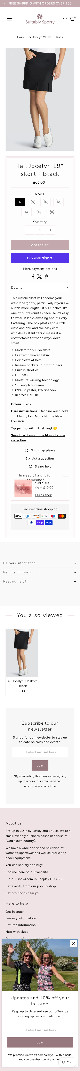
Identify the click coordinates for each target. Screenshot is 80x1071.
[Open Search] (65, 19)
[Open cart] (72, 19)
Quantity (40, 222)
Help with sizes (17, 932)
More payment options (40, 269)
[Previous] (12, 54)
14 (28, 212)
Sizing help (43, 466)
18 (53, 212)
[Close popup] (73, 943)
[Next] (22, 54)
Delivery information (21, 918)
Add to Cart (40, 245)
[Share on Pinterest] (46, 277)
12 (60, 202)
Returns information (21, 925)
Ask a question (43, 458)
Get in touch (15, 912)
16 (41, 212)
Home (21, 37)
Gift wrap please (43, 450)
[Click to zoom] (67, 54)
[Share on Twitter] (40, 277)
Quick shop (43, 494)
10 (47, 202)
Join (40, 765)
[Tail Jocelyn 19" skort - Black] (22, 653)
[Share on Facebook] (33, 277)
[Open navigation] (9, 19)
